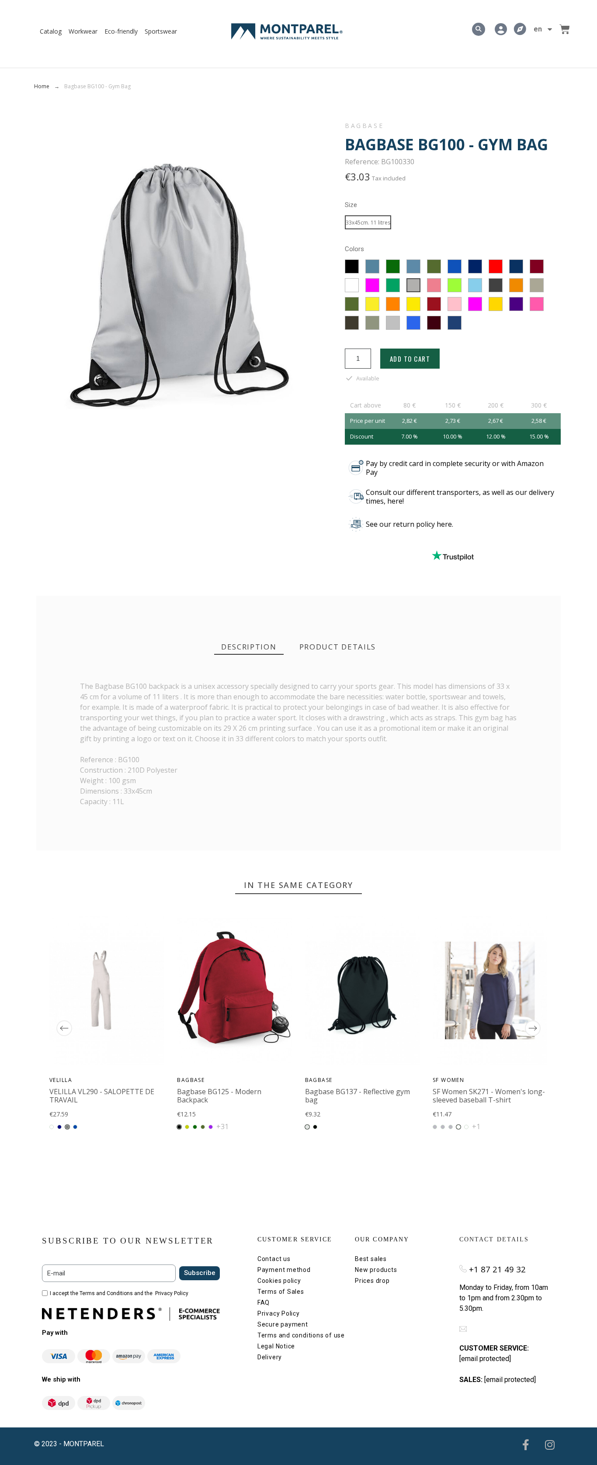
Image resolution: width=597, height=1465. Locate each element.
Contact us (274, 1258)
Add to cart (410, 358)
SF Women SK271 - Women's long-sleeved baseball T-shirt (489, 1096)
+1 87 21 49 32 (497, 1269)
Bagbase (364, 126)
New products (376, 1269)
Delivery (269, 1357)
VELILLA (60, 1080)
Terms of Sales (280, 1291)
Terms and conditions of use (301, 1335)
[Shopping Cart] (564, 29)
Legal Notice (276, 1346)
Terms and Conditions (106, 1293)
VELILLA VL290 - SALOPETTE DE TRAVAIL (101, 1096)
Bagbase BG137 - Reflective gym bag (357, 1096)
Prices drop (372, 1280)
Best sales (371, 1258)
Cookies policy (279, 1280)
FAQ (263, 1302)
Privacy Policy (171, 1293)
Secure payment (282, 1324)
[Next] (533, 1028)
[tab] (249, 647)
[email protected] (485, 1358)
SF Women (449, 1080)
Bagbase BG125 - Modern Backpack (219, 1096)
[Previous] (64, 1028)
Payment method (284, 1269)
